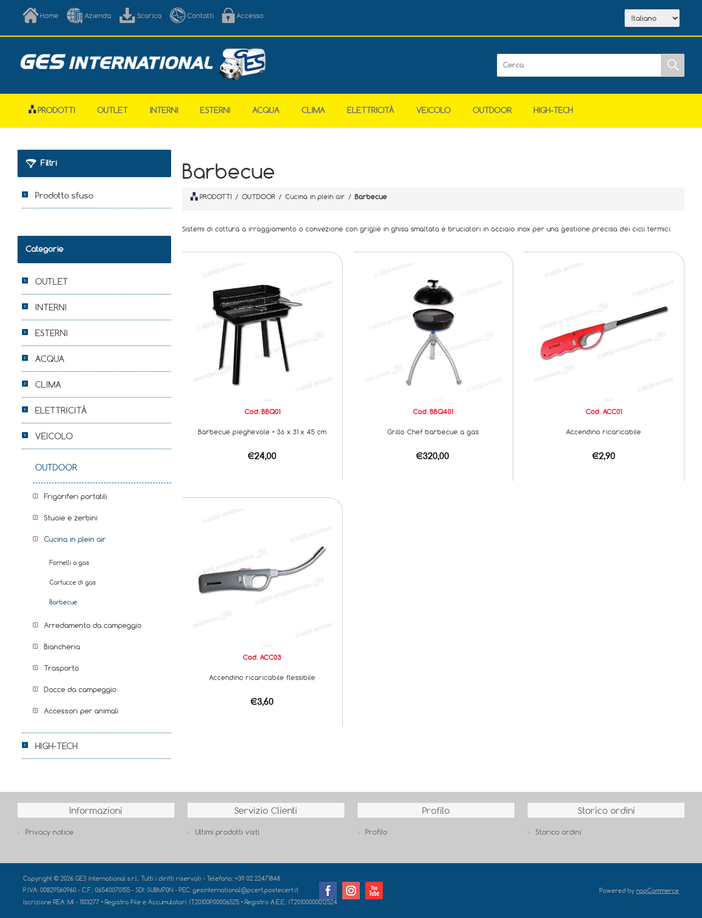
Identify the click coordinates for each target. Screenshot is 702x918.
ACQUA (266, 110)
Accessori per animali (81, 711)
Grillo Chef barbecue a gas (433, 431)
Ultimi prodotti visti (227, 832)
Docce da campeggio (80, 689)
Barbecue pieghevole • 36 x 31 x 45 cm (262, 431)
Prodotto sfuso (64, 195)
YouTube (374, 890)
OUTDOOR (492, 110)
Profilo (376, 832)
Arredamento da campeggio (92, 625)
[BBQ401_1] (433, 331)
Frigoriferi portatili (75, 496)
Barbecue (63, 602)
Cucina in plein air (75, 539)
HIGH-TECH (553, 110)
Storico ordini (558, 832)
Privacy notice (49, 832)
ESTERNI (215, 110)
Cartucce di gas (72, 582)
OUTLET (112, 110)
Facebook (328, 890)
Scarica (149, 15)
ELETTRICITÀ (370, 110)
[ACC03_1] (262, 577)
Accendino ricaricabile (603, 431)
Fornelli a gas (69, 562)
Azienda (97, 15)
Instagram (351, 890)
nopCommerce (657, 890)
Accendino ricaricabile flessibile (262, 677)
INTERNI (164, 110)
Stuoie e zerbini (71, 518)
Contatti (200, 15)
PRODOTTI (216, 196)
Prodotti (56, 110)
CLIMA (313, 110)
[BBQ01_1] (262, 331)
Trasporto (61, 668)
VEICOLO (433, 110)
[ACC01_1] (604, 331)
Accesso (250, 15)
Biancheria (62, 646)
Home (49, 15)
